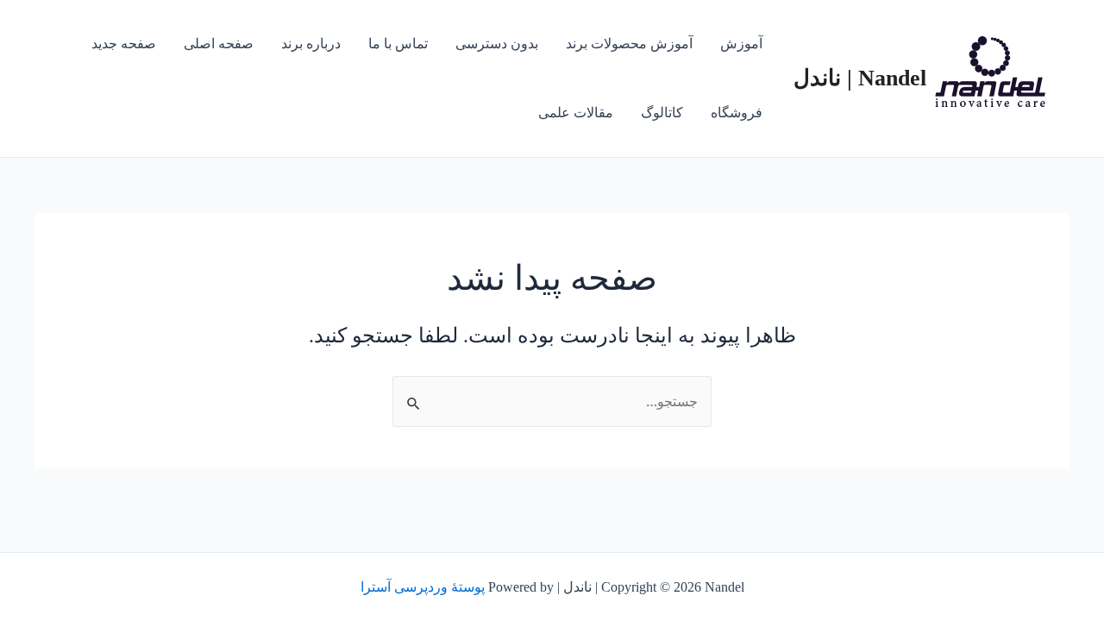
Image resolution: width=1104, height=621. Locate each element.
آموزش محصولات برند (629, 43)
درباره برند (311, 43)
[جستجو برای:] (552, 401)
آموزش (741, 43)
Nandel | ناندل (860, 78)
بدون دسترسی (496, 43)
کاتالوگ (662, 112)
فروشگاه (736, 112)
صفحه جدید (123, 43)
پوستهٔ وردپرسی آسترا (423, 587)
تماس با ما (398, 43)
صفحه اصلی (219, 43)
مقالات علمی (575, 112)
